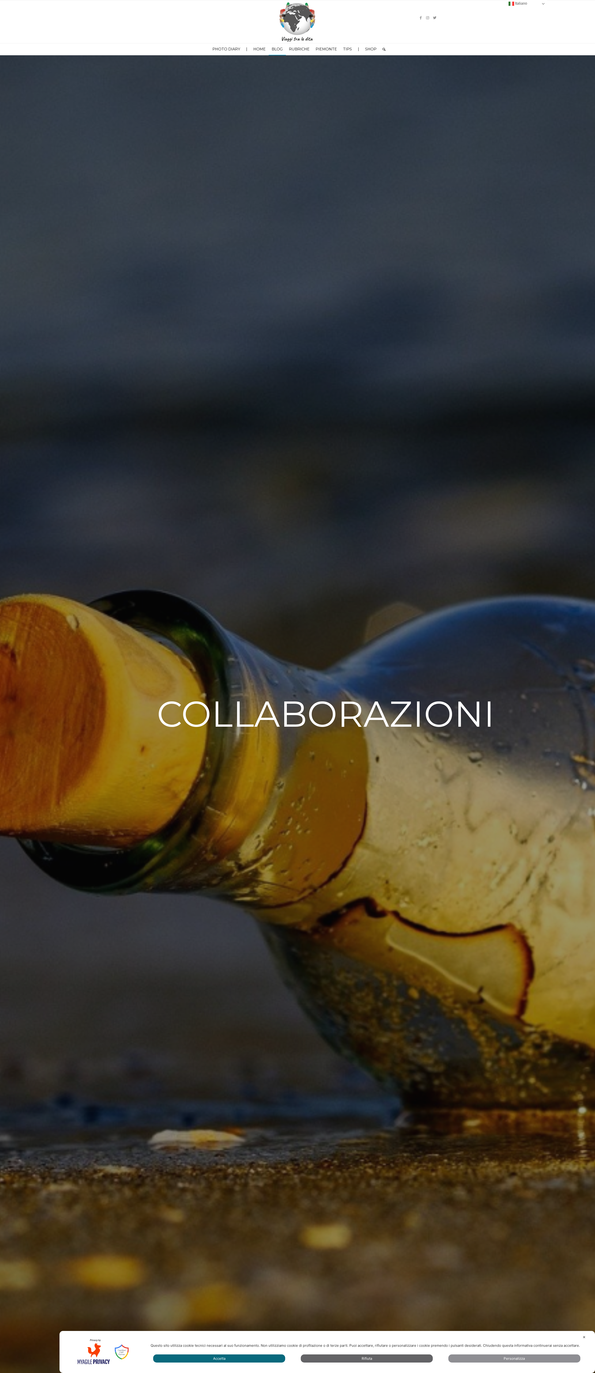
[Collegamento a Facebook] (420, 17)
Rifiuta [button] (367, 1358)
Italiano (520, 3)
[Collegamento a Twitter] (434, 17)
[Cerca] (383, 49)
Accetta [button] (219, 1358)
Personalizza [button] (514, 1358)
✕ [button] (584, 1337)
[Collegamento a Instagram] (427, 17)
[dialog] (327, 1352)
